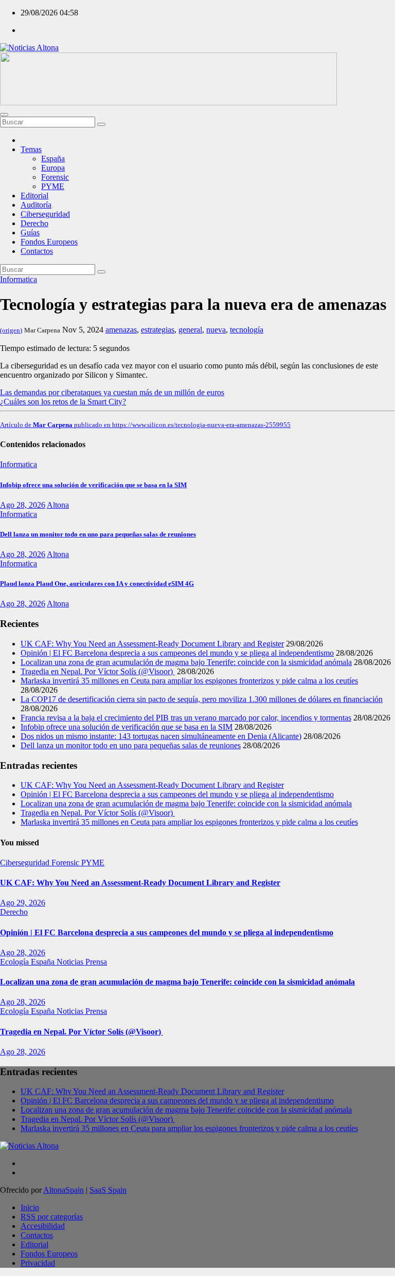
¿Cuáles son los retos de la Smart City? (63, 401)
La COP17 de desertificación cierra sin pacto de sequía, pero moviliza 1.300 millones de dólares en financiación (202, 699)
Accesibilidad (43, 1226)
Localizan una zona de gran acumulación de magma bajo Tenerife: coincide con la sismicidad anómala (186, 662)
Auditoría (36, 204)
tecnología (246, 329)
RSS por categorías (52, 1216)
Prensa (96, 961)
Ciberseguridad (45, 214)
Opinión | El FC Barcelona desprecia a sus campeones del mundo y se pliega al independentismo (177, 653)
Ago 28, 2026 (22, 505)
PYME (52, 186)
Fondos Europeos (49, 241)
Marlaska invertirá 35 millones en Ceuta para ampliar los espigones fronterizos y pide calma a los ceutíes (189, 680)
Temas (31, 149)
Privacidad (38, 1263)
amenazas (121, 329)
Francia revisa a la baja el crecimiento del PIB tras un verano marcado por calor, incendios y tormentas (186, 717)
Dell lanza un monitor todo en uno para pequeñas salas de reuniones (98, 534)
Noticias (71, 961)
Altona (58, 505)
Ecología (15, 961)
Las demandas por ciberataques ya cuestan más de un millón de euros (112, 392)
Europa (53, 167)
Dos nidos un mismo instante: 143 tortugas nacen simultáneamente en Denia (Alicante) (161, 736)
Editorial (34, 195)
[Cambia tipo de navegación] (4, 114)
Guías (30, 232)
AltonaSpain (63, 1190)
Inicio (30, 1207)
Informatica (18, 279)
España (53, 158)
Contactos (37, 251)
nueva (216, 329)
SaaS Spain (108, 1190)
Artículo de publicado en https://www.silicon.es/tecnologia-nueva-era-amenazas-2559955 (145, 425)
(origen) (11, 330)
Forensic (55, 177)
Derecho (34, 223)
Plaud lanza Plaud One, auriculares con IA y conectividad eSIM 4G (97, 583)
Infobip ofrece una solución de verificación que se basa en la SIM (93, 485)
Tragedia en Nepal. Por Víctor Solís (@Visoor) (98, 671)
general (190, 329)
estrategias (157, 329)
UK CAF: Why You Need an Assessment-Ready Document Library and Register (152, 643)
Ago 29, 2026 (22, 902)
